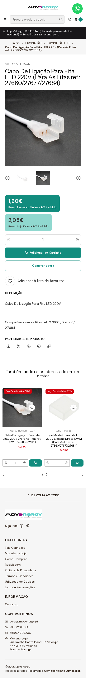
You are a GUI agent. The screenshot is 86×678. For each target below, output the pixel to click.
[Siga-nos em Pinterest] (27, 526)
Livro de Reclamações (20, 587)
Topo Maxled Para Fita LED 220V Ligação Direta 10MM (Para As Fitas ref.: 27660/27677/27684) (64, 440)
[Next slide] (78, 178)
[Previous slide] (8, 178)
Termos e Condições (19, 576)
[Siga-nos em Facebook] (21, 526)
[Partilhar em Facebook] (8, 346)
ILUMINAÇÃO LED (58, 43)
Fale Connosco (15, 548)
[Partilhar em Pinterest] (38, 346)
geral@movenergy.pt (24, 621)
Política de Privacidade (20, 570)
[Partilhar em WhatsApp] (28, 346)
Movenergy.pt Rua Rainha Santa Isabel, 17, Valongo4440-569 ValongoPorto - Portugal (34, 644)
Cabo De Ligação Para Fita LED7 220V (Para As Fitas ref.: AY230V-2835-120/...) (22, 438)
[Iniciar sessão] (69, 19)
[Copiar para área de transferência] (49, 346)
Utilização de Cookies (20, 581)
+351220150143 (20, 627)
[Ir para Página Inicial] (43, 7)
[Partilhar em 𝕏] (18, 346)
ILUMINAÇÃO (33, 43)
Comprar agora (43, 265)
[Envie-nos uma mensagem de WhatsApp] (77, 8)
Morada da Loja (16, 553)
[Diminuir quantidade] (8, 240)
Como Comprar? (16, 559)
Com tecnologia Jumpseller (62, 671)
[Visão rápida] (31, 407)
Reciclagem (13, 565)
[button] (43, 495)
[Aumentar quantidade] (77, 240)
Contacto (11, 604)
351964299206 (20, 633)
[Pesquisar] (60, 19)
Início (16, 43)
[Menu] (5, 19)
